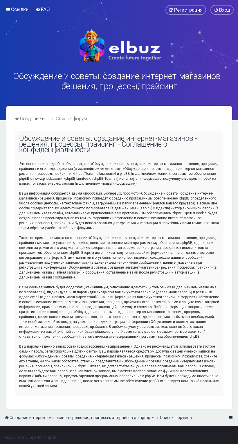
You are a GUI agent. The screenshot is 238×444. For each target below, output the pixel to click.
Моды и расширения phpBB (30, 437)
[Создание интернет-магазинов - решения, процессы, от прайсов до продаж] (119, 45)
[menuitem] (42, 9)
